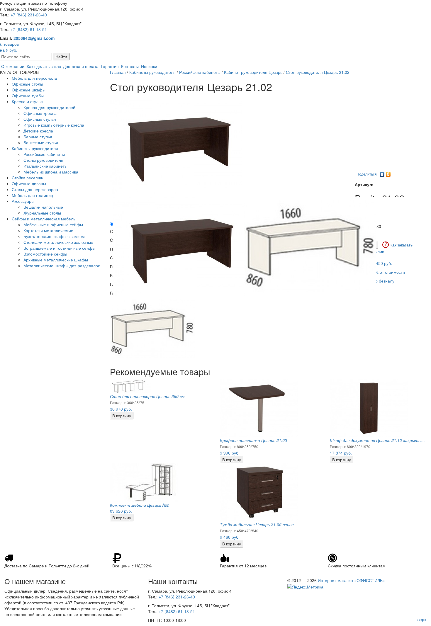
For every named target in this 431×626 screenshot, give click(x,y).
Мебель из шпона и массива (50, 172)
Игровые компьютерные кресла (53, 125)
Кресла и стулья (27, 101)
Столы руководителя (43, 160)
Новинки (149, 66)
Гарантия (110, 66)
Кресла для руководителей (49, 107)
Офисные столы (27, 84)
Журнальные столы (42, 213)
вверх (420, 619)
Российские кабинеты (44, 154)
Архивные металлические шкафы (55, 260)
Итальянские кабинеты (45, 166)
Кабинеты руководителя (35, 148)
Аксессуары (23, 201)
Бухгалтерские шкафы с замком (54, 236)
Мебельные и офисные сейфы (53, 224)
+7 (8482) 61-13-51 (29, 29)
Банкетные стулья (40, 142)
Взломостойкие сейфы (45, 254)
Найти (61, 56)
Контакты (130, 66)
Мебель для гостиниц (32, 195)
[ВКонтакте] (382, 173)
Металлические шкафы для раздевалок (61, 265)
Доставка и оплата (81, 66)
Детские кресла (38, 131)
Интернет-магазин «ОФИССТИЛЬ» (351, 580)
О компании (12, 66)
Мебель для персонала (34, 78)
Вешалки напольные (43, 207)
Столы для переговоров (35, 189)
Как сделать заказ (44, 66)
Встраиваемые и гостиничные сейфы (59, 248)
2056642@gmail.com (34, 38)
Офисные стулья (39, 119)
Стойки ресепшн (27, 178)
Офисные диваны (29, 183)
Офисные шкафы (28, 90)
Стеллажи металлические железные (58, 242)
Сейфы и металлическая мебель (43, 219)
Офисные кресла (40, 113)
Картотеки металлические (48, 230)
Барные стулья (37, 137)
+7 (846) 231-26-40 (29, 15)
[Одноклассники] (388, 173)
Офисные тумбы (28, 95)
